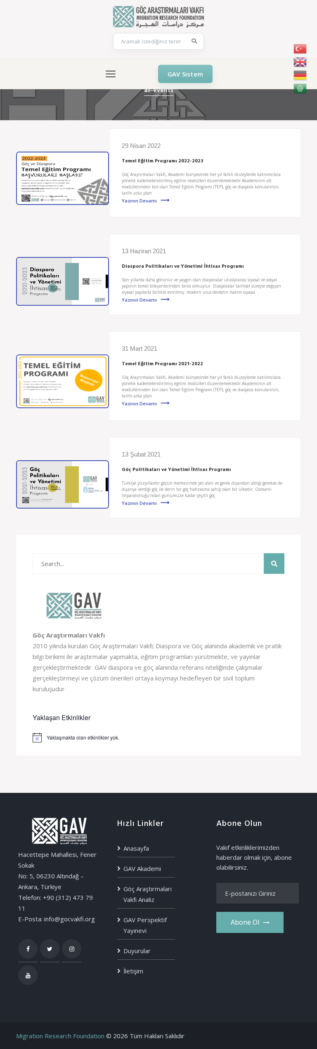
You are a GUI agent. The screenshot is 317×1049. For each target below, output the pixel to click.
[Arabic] (300, 88)
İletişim (133, 971)
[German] (300, 75)
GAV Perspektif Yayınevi (145, 925)
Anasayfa (136, 848)
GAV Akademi (142, 868)
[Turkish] (300, 48)
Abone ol (245, 922)
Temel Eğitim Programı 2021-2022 (162, 364)
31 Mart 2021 (139, 348)
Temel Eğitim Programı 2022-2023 (162, 161)
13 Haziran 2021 (144, 251)
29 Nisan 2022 (141, 145)
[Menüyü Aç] (110, 74)
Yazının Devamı (139, 200)
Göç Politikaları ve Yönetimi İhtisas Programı (176, 470)
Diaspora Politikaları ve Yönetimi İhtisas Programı (183, 266)
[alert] (158, 737)
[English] (300, 62)
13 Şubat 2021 (141, 454)
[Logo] (158, 16)
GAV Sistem (185, 74)
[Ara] (194, 41)
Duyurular (137, 951)
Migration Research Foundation (60, 1036)
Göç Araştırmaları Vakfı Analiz (147, 894)
